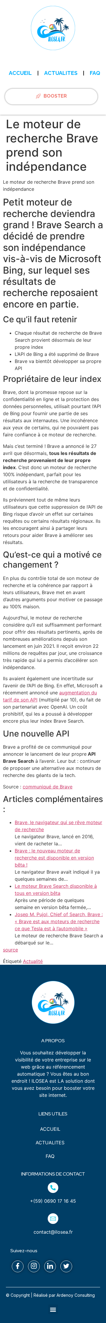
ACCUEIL (20, 73)
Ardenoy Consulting (76, 1295)
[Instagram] (34, 1266)
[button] (53, 1309)
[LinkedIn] (50, 1266)
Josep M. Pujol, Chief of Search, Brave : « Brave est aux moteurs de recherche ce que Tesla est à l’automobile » (59, 921)
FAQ (95, 73)
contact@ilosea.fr (53, 1232)
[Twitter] (66, 1266)
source (10, 950)
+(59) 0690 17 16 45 (53, 1201)
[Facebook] (18, 1266)
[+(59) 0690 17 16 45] (53, 1187)
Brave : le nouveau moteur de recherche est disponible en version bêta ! (54, 858)
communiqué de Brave (47, 787)
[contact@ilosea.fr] (53, 1218)
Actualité (33, 961)
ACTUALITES (60, 73)
